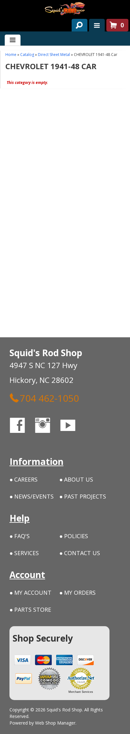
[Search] (77, 24)
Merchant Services (80, 691)
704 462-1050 (49, 398)
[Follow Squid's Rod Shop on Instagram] (48, 426)
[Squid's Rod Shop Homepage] (65, 9)
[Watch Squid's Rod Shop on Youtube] (73, 426)
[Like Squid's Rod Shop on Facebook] (23, 426)
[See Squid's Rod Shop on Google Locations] (93, 426)
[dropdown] (97, 25)
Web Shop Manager (55, 723)
